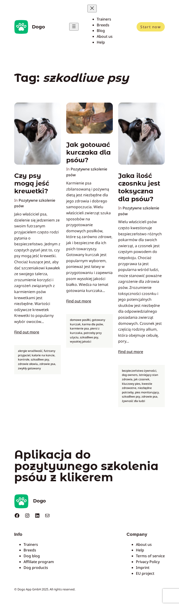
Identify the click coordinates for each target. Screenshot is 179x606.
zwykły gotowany (29, 368)
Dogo (38, 27)
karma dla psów (92, 324)
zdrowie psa (47, 364)
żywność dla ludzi (133, 401)
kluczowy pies (131, 384)
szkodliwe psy (40, 359)
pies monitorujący (147, 392)
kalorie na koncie (43, 355)
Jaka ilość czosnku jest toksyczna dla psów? (139, 187)
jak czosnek (141, 379)
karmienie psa (79, 328)
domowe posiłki (80, 320)
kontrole (23, 359)
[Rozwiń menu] (74, 27)
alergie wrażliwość (30, 351)
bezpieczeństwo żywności (139, 371)
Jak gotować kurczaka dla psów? (88, 152)
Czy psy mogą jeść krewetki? (31, 183)
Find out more (26, 332)
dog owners (130, 375)
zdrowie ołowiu (28, 364)
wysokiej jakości (80, 341)
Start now (150, 26)
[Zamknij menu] (92, 8)
